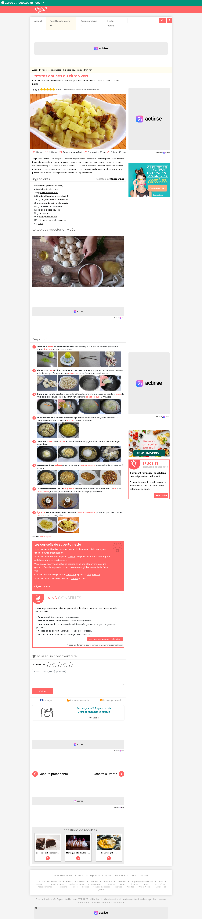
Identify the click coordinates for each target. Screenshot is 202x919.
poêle (49, 441)
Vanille (108, 162)
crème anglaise (81, 567)
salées (75, 887)
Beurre (36, 162)
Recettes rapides (102, 159)
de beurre (44, 213)
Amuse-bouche (54, 881)
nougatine (68, 488)
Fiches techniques (115, 875)
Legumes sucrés (85, 172)
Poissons (63, 887)
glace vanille (92, 564)
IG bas (122, 884)
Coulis (160, 881)
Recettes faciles (63, 875)
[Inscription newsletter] (149, 443)
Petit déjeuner (58, 172)
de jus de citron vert (49, 189)
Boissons (81, 881)
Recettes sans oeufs (106, 165)
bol (114, 488)
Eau (50, 162)
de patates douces (50, 210)
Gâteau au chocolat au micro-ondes (53, 853)
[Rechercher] (162, 20)
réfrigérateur (93, 574)
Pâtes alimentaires (46, 887)
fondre (62, 441)
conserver (71, 574)
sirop (118, 394)
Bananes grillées (109, 853)
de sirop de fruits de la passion (54, 203)
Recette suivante (105, 774)
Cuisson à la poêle (60, 165)
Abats (40, 881)
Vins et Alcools (145, 887)
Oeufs (146, 884)
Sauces (85, 887)
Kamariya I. (45, 536)
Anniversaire (101, 169)
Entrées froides (95, 884)
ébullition (90, 396)
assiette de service (86, 512)
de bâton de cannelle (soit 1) (54, 196)
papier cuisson (88, 465)
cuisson (71, 556)
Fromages (110, 884)
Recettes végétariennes (75, 159)
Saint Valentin (43, 159)
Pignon (85, 162)
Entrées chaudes (76, 884)
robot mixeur (43, 491)
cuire (98, 396)
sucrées (118, 887)
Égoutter (41, 512)
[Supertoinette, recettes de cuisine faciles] (41, 9)
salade (74, 578)
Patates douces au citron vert (77, 70)
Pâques (72, 165)
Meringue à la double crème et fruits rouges (86, 853)
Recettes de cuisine (60, 21)
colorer (58, 465)
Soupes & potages (101, 887)
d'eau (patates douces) (51, 185)
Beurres (69, 881)
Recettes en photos (52, 70)
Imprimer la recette (79, 700)
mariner (70, 420)
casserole (73, 373)
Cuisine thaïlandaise (51, 169)
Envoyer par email (112, 700)
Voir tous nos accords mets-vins (104, 639)
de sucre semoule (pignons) (53, 220)
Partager (47, 700)
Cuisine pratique (89, 21)
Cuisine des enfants (86, 169)
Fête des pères (57, 159)
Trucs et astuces (139, 875)
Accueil (38, 21)
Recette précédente (53, 774)
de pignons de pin (48, 216)
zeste (50, 346)
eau (52, 370)
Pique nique (46, 172)
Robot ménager (43, 165)
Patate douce (75, 162)
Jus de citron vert (61, 162)
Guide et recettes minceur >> (25, 3)
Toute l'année (71, 172)
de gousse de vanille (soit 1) (54, 199)
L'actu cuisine (110, 23)
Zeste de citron (117, 159)
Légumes (134, 884)
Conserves (121, 881)
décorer (41, 515)
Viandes (130, 887)
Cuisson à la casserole (86, 165)
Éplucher (48, 349)
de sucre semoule (49, 192)
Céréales (94, 881)
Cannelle (44, 162)
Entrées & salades (56, 884)
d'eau (40, 223)
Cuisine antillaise (69, 169)
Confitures (107, 881)
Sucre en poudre (97, 162)
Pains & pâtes (159, 884)
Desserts (90, 159)
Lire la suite (161, 495)
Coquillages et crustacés (142, 881)
